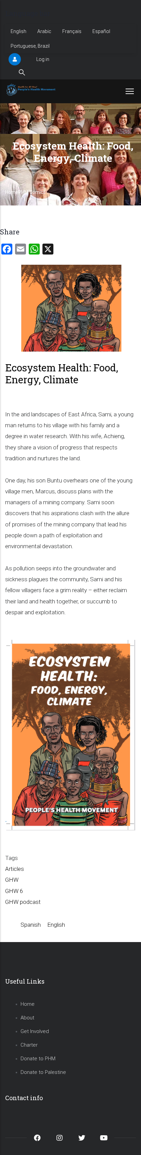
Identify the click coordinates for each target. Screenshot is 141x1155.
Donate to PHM (38, 1059)
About (27, 1018)
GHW (11, 879)
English (18, 31)
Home (11, 192)
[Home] (31, 89)
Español (101, 31)
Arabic (44, 31)
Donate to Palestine (43, 1072)
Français (71, 31)
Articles (14, 868)
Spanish (31, 924)
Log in (42, 59)
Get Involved (35, 1031)
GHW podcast (23, 901)
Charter (29, 1045)
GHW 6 (14, 891)
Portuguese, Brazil (30, 46)
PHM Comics (32, 192)
